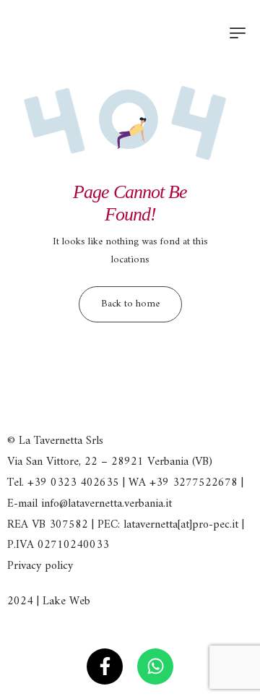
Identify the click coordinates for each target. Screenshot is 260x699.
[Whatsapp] (155, 666)
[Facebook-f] (105, 666)
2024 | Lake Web (48, 601)
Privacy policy (40, 566)
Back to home (130, 304)
